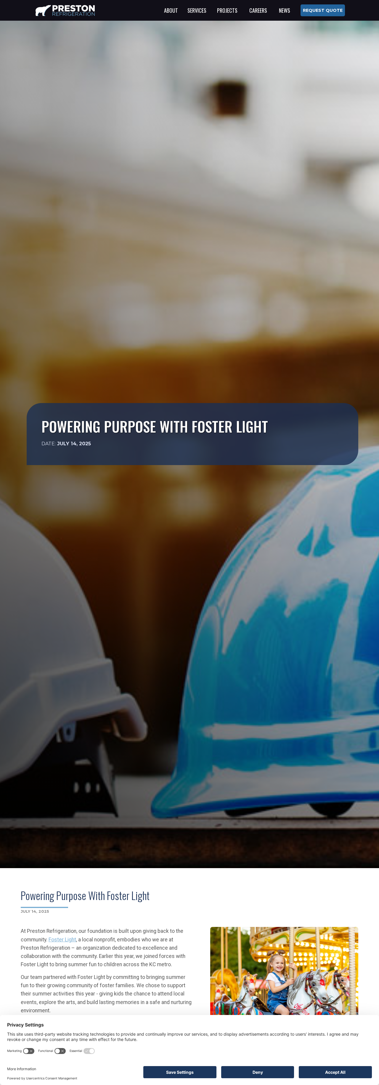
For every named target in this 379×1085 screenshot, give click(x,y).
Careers (258, 10)
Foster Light (62, 940)
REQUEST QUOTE (323, 10)
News (284, 10)
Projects (227, 10)
